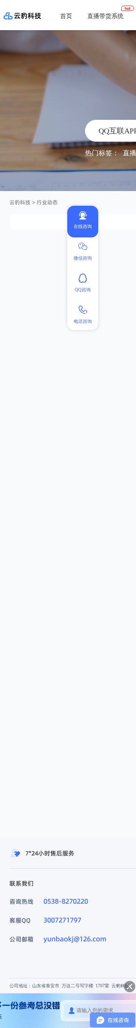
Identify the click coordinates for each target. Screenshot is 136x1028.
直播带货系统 (105, 16)
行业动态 (47, 202)
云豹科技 (20, 202)
